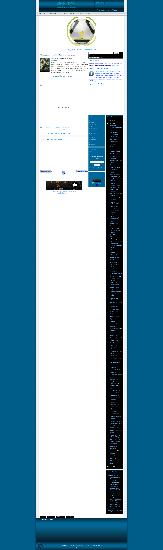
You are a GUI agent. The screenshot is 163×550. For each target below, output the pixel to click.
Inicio (39, 13)
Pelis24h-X (115, 492)
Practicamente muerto (116, 421)
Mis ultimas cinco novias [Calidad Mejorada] (115, 441)
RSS (115, 10)
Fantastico (58, 127)
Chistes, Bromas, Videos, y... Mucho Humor (64, 191)
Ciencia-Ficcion (94, 128)
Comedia (92, 130)
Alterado (112, 259)
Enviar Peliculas (80, 13)
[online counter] (97, 183)
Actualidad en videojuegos (115, 510)
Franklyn (112, 321)
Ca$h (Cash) (113, 254)
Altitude (112, 221)
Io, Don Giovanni (114, 311)
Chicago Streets (114, 287)
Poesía (112, 432)
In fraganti (112, 402)
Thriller (92, 143)
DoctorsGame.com (115, 477)
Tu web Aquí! (114, 512)
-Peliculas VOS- (49, 127)
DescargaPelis (115, 486)
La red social (113, 262)
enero (112, 463)
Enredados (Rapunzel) (116, 338)
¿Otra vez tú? (113, 418)
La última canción (115, 413)
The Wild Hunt (114, 206)
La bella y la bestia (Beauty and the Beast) (59, 55)
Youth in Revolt (114, 340)
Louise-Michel (113, 149)
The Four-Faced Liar (115, 416)
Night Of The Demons (116, 430)
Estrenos (43, 517)
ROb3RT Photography (115, 499)
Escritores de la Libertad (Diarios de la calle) (116, 347)
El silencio (113, 367)
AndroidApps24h (114, 488)
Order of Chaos (114, 136)
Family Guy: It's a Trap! (116, 167)
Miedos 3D (113, 146)
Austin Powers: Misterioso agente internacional (115, 216)
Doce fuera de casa (115, 226)
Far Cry (112, 172)
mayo (112, 456)
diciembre (113, 125)
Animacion (93, 122)
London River (113, 377)
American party (114, 271)
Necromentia (113, 355)
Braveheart (113, 130)
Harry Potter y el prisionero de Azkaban (114, 189)
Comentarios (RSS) (104, 10)
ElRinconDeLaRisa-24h (115, 490)
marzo (112, 458)
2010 (110, 123)
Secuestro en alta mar (116, 302)
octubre (112, 448)
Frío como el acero (115, 316)
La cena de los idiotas (116, 393)
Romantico (65, 127)
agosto (112, 453)
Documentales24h (115, 493)
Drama (92, 132)
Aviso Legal (70, 517)
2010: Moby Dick (114, 427)
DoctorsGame (115, 481)
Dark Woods (113, 139)
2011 (110, 121)
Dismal (112, 343)
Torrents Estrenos (115, 504)
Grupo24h (88, 13)
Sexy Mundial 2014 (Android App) (81, 50)
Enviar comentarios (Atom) (55, 178)
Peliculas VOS (53, 13)
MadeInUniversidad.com (114, 475)
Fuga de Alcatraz (114, 223)
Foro (60, 13)
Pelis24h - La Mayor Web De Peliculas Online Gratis (76, 545)
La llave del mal (114, 365)
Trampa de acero (114, 141)
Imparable (112, 252)
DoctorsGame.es (115, 479)
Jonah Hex (113, 411)
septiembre (113, 451)
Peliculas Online (114, 503)
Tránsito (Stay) (114, 268)
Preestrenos (51, 517)
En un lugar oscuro (115, 369)
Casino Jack (113, 169)
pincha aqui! (115, 65)
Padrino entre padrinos (116, 333)
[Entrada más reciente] (46, 171)
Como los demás (114, 404)
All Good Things (114, 309)
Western (92, 144)
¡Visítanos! (63, 193)
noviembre (113, 446)
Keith (111, 165)
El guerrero (113, 319)
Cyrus (111, 388)
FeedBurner (101, 168)
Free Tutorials (115, 484)
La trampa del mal (115, 390)
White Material (114, 154)
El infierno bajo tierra (115, 151)
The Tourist (113, 144)
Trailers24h (115, 497)
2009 (110, 466)
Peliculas (45, 13)
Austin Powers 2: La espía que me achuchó (115, 210)
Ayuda (65, 13)
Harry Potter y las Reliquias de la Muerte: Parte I (115, 383)
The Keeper (113, 372)
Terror (92, 141)
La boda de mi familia (116, 127)
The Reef (112, 314)
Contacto (72, 13)
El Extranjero (113, 250)
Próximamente (60, 517)
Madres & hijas (114, 379)
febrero (112, 460)
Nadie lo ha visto (114, 257)
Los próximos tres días (116, 374)
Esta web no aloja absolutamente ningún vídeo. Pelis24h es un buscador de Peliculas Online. (81, 547)
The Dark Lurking (114, 395)
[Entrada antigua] (82, 171)
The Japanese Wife (115, 362)
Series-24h (115, 495)
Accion (92, 121)
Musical (92, 137)
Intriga (92, 135)
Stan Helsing (113, 234)
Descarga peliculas (115, 506)
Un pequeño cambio (115, 276)
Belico (92, 126)
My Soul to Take (114, 324)
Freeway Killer (114, 335)
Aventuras (93, 124)
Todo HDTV (115, 501)
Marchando (113, 326)
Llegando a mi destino (116, 273)
